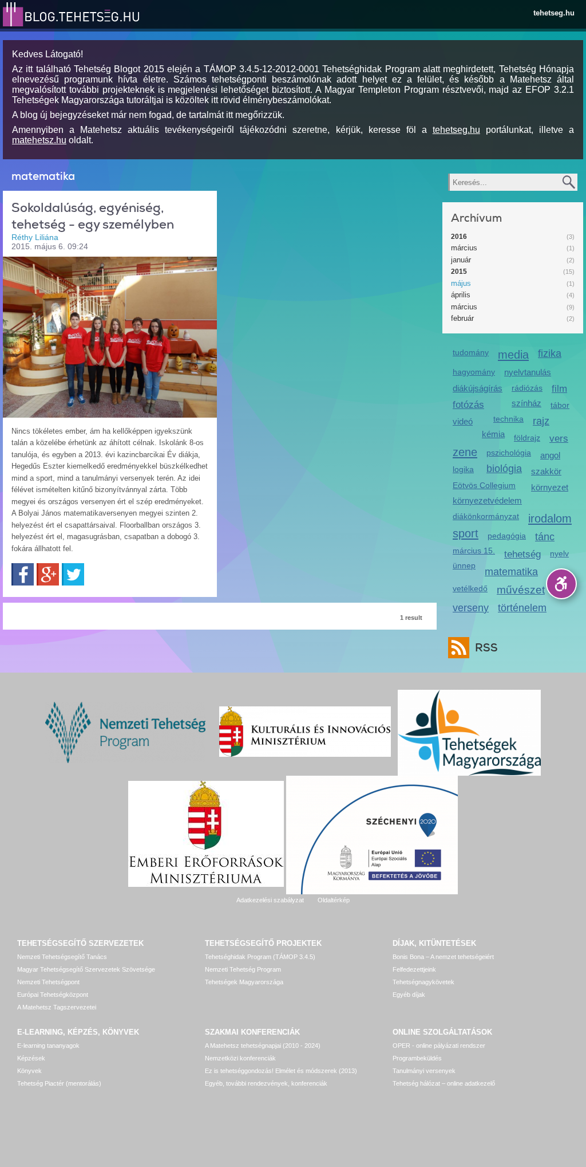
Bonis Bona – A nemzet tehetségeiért (443, 956)
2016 (459, 236)
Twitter (73, 574)
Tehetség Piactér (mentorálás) (59, 1083)
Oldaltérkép (334, 900)
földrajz (527, 437)
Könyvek (29, 1070)
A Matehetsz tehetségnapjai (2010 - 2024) (262, 1045)
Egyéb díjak (409, 994)
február (462, 318)
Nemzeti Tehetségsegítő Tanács (62, 956)
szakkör (546, 471)
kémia (493, 434)
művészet (521, 590)
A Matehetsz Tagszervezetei (56, 1007)
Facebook (22, 574)
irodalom (550, 518)
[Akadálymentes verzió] (561, 583)
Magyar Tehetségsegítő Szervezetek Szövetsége (86, 969)
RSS (486, 648)
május (461, 283)
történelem (522, 608)
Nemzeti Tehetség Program (243, 969)
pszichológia (508, 452)
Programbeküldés (417, 1058)
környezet (549, 487)
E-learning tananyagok (48, 1045)
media (513, 354)
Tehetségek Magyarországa (244, 982)
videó (463, 421)
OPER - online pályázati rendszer (439, 1045)
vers (558, 438)
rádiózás (527, 387)
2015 (459, 271)
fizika (549, 353)
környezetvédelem (487, 500)
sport (465, 533)
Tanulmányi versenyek (424, 1070)
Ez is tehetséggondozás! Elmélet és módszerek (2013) (281, 1070)
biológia (504, 468)
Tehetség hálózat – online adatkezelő (444, 1083)
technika (508, 418)
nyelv (559, 553)
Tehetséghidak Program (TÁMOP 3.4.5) (260, 956)
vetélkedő (470, 588)
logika (463, 469)
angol (550, 455)
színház (526, 403)
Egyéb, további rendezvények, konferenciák (266, 1083)
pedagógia (507, 535)
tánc (545, 537)
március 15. (474, 550)
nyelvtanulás (527, 372)
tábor (560, 405)
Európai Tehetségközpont (52, 994)
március (464, 247)
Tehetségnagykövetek (423, 982)
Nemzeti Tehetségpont (48, 982)
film (559, 388)
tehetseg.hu (554, 13)
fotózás (468, 404)
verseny (471, 608)
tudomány (471, 352)
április (460, 294)
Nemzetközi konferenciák (240, 1058)
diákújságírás (477, 388)
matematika (511, 571)
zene (465, 451)
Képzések (31, 1058)
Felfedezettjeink (414, 969)
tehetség (522, 554)
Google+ (48, 574)
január (461, 260)
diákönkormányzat (486, 516)
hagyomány (474, 371)
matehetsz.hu (39, 140)
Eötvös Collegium (484, 485)
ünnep (464, 565)
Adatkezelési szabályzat (270, 900)
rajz (541, 421)
